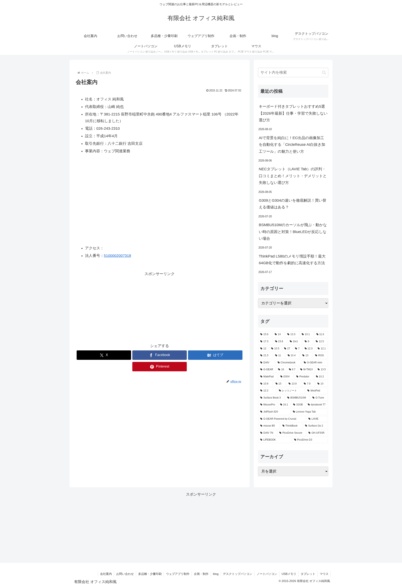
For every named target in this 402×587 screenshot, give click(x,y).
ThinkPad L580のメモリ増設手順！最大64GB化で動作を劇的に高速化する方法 (292, 259)
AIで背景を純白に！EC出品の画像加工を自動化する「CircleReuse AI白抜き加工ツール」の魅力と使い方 (292, 145)
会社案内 (106, 573)
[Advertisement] (159, 306)
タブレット (308, 573)
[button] (324, 72)
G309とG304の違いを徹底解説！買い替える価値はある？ (292, 203)
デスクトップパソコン (237, 573)
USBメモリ (289, 573)
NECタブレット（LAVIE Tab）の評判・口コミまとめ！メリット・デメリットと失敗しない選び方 (293, 176)
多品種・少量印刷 (150, 573)
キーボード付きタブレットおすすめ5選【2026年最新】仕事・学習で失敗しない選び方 (293, 113)
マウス (324, 573)
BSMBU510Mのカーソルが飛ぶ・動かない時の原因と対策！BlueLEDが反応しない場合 (293, 232)
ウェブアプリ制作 (177, 573)
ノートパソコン (267, 573)
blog (216, 573)
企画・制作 (201, 573)
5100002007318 (117, 256)
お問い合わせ (125, 573)
